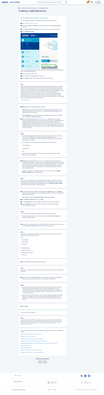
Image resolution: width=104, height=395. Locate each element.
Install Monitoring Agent (26, 347)
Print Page (18, 375)
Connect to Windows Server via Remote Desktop (32, 338)
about (87, 389)
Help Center (15, 2)
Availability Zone (43, 119)
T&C (75, 389)
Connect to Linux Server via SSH (28, 336)
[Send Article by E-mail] (89, 376)
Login (97, 2)
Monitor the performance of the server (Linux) (31, 350)
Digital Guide (93, 389)
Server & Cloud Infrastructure (29, 8)
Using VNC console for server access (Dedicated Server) (34, 341)
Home (19, 8)
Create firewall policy (25, 345)
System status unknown (19, 389)
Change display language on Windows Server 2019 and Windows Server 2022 (39, 343)
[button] (66, 2)
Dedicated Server (43, 8)
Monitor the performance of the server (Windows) (32, 352)
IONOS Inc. (50, 389)
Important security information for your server (32, 334)
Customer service (26, 100)
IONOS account (33, 23)
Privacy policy (80, 389)
